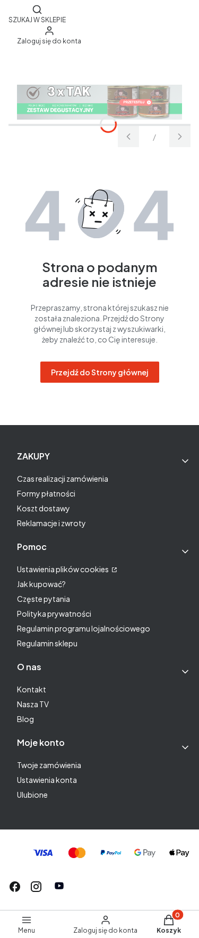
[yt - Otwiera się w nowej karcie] (59, 886)
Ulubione (32, 794)
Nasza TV (33, 704)
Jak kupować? (41, 584)
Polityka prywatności (54, 613)
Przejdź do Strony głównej (100, 372)
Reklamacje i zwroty (51, 523)
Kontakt (31, 689)
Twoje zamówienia (49, 765)
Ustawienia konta (47, 779)
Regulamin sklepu (47, 643)
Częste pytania (43, 598)
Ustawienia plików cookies (63, 569)
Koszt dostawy (43, 508)
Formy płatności (46, 493)
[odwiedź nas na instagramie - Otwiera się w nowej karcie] (36, 886)
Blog (25, 719)
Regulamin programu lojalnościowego (83, 628)
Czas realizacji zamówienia (62, 478)
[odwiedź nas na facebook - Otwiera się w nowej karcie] (14, 886)
